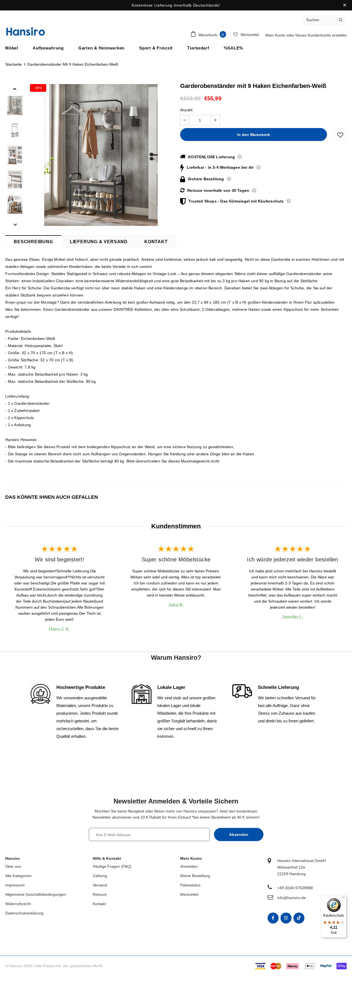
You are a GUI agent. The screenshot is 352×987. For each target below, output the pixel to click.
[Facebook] (273, 918)
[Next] (15, 224)
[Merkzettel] (340, 134)
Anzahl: (186, 110)
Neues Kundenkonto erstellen (321, 35)
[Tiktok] (298, 918)
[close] (345, 5)
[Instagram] (286, 918)
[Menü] (343, 898)
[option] (101, 155)
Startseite (13, 64)
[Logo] (25, 31)
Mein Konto (275, 35)
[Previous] (15, 88)
